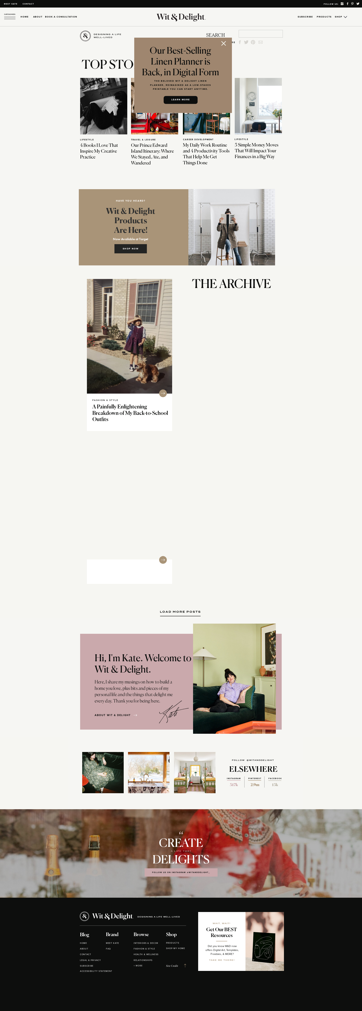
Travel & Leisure (143, 140)
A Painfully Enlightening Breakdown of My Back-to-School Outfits (130, 413)
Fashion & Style (105, 400)
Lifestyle (87, 140)
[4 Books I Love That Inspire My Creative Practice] (103, 106)
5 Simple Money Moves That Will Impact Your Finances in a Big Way (256, 151)
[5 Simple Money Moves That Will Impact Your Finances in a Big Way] (258, 106)
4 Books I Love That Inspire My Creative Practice (99, 151)
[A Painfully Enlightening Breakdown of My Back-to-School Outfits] (129, 336)
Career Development (198, 140)
